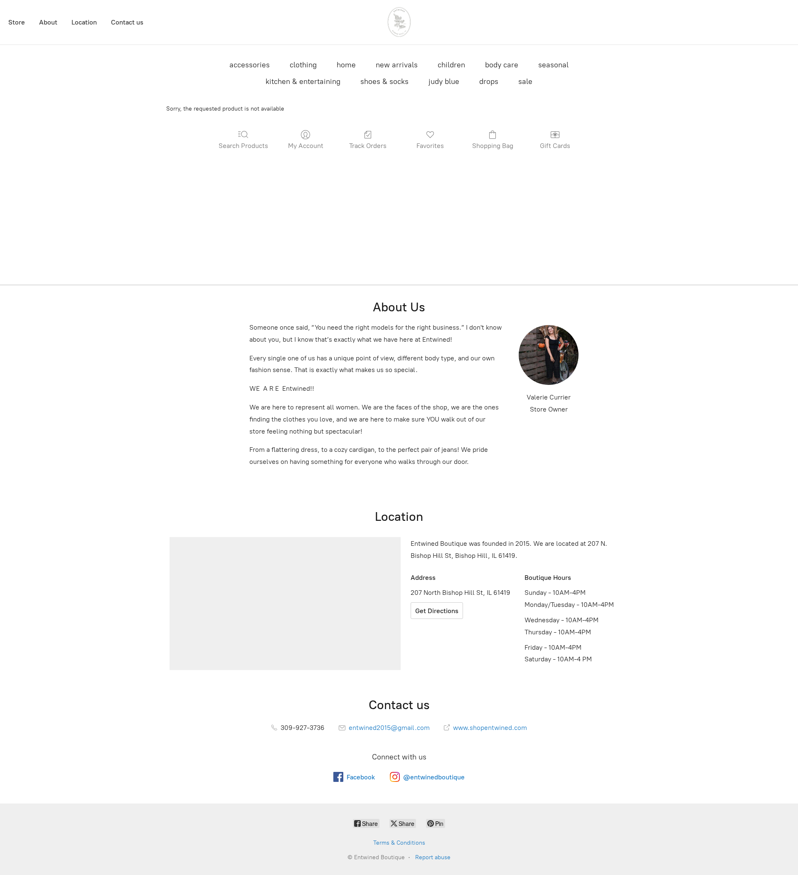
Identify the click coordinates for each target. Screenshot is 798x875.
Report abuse (433, 857)
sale (525, 81)
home (346, 64)
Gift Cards (555, 146)
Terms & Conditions (399, 842)
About (48, 22)
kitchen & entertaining (303, 81)
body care (501, 64)
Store (16, 22)
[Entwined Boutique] (399, 22)
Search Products (243, 146)
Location (84, 22)
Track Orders (368, 146)
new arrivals (397, 64)
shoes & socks (384, 81)
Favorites (430, 146)
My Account (305, 146)
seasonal (553, 64)
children (451, 64)
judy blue (444, 81)
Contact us (127, 22)
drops (488, 81)
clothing (303, 64)
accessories (249, 64)
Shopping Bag (492, 146)
